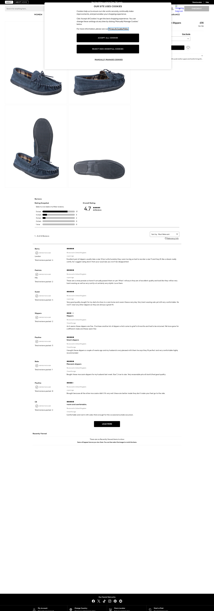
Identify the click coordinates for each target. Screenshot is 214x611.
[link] (172, 8)
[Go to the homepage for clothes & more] (9, 2)
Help (207, 2)
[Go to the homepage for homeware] (21, 2)
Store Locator (197, 2)
